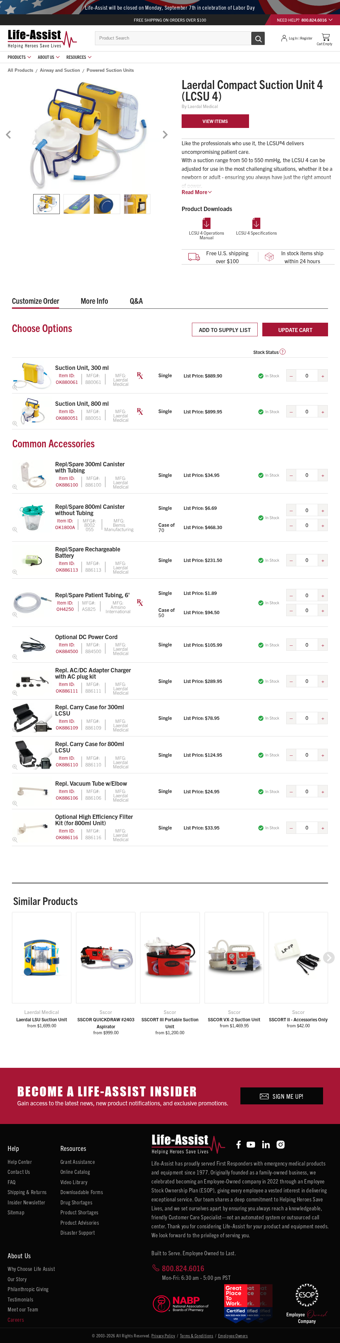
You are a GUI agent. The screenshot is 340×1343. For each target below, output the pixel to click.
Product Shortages (79, 1212)
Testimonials (20, 1299)
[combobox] (180, 38)
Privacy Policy (163, 1335)
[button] (329, 958)
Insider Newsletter (26, 1202)
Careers (16, 1319)
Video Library (74, 1181)
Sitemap (16, 1212)
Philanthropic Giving (28, 1289)
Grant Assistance (77, 1161)
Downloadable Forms (81, 1191)
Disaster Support (77, 1232)
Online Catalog (75, 1171)
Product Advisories (79, 1222)
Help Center (20, 1161)
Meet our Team (23, 1309)
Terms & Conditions (196, 1335)
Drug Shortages (76, 1202)
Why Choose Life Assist (31, 1268)
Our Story (17, 1279)
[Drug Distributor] (183, 1304)
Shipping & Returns (27, 1191)
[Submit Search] (251, 38)
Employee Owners (233, 1335)
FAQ (12, 1181)
